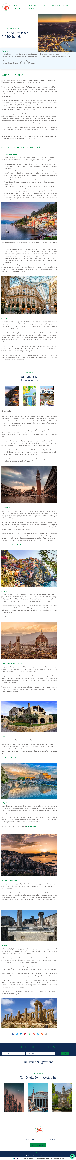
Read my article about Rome (9, 758)
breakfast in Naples (32, 826)
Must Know (51, 5)
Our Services (66, 5)
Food (43, 5)
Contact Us (32, 9)
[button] (13, 1034)
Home (21, 1139)
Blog (30, 5)
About (59, 5)
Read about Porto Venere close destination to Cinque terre (18, 545)
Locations (36, 5)
